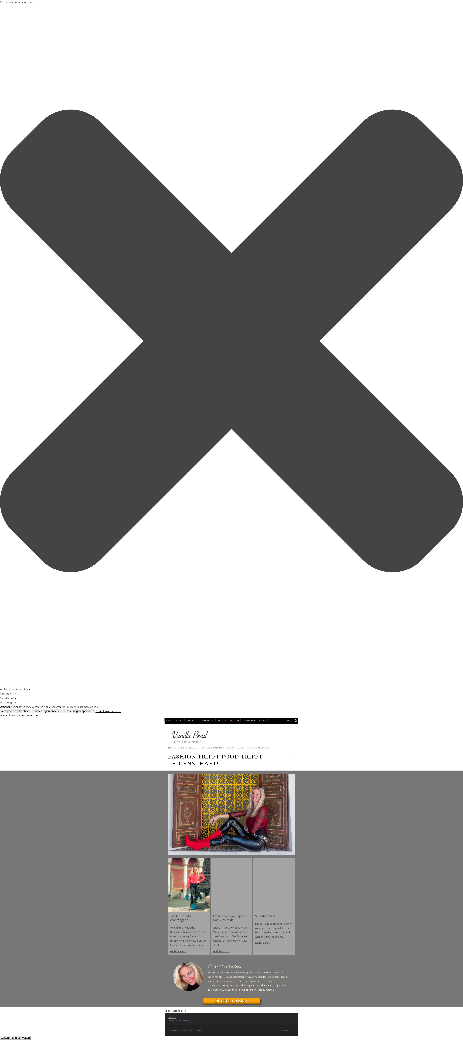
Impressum (32, 715)
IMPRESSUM (172, 1018)
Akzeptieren (8, 711)
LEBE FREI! (192, 720)
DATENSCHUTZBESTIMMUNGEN (179, 1020)
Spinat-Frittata (265, 916)
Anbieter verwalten (54, 706)
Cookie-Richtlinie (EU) (255, 720)
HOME (169, 720)
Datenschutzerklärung (12, 715)
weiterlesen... (178, 951)
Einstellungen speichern (79, 711)
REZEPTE (222, 720)
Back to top (282, 1030)
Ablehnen (24, 711)
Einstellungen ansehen (47, 711)
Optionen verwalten (11, 706)
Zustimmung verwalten (15, 1037)
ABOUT (179, 720)
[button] (231, 341)
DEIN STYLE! (208, 720)
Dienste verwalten (33, 706)
